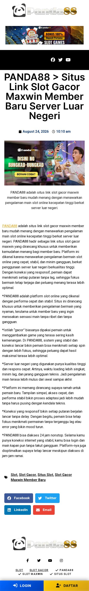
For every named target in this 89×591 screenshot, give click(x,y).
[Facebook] (53, 60)
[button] (12, 60)
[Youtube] (68, 60)
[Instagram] (61, 560)
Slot (14, 475)
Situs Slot (45, 475)
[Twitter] (60, 60)
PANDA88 (9, 226)
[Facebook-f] (27, 560)
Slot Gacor (27, 475)
